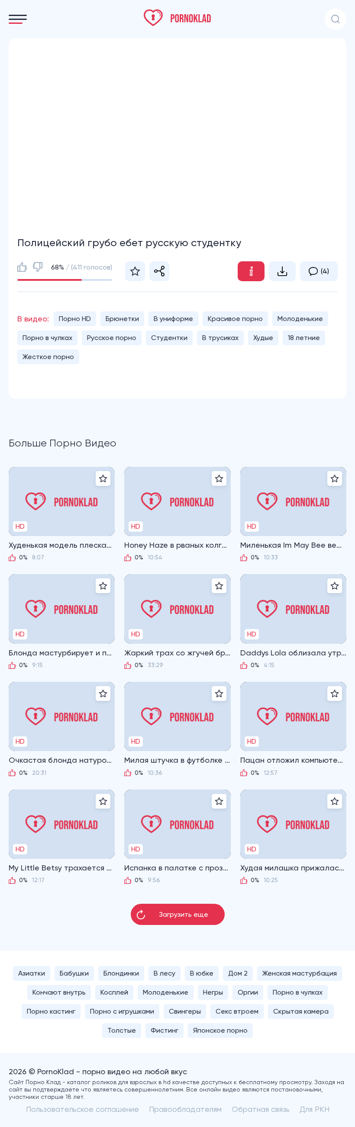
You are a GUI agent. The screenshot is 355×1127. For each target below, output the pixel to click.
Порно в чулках (47, 338)
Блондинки (121, 973)
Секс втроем (237, 1011)
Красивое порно (235, 319)
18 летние (304, 338)
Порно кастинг (51, 1011)
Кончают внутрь (59, 992)
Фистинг (164, 1030)
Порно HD (75, 319)
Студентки (169, 338)
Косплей (114, 992)
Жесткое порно (48, 357)
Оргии (248, 992)
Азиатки (31, 973)
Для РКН (314, 1109)
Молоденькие (300, 319)
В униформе (173, 319)
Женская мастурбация (299, 973)
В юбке (201, 973)
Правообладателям (185, 1109)
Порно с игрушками (122, 1011)
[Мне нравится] (22, 267)
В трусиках (220, 338)
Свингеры (185, 1011)
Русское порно (111, 338)
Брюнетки (122, 319)
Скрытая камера (301, 1011)
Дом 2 (238, 973)
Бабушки (74, 973)
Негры (213, 992)
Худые (263, 338)
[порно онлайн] (177, 17)
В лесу (164, 973)
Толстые (121, 1030)
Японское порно (220, 1030)
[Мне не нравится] (37, 267)
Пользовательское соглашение (82, 1109)
